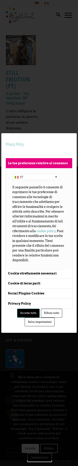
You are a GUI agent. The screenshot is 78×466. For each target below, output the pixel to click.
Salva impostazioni (40, 321)
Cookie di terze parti (24, 283)
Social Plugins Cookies (26, 293)
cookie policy (46, 231)
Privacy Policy (19, 303)
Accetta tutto (28, 313)
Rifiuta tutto (51, 313)
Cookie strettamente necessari (32, 273)
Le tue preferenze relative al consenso (38, 163)
